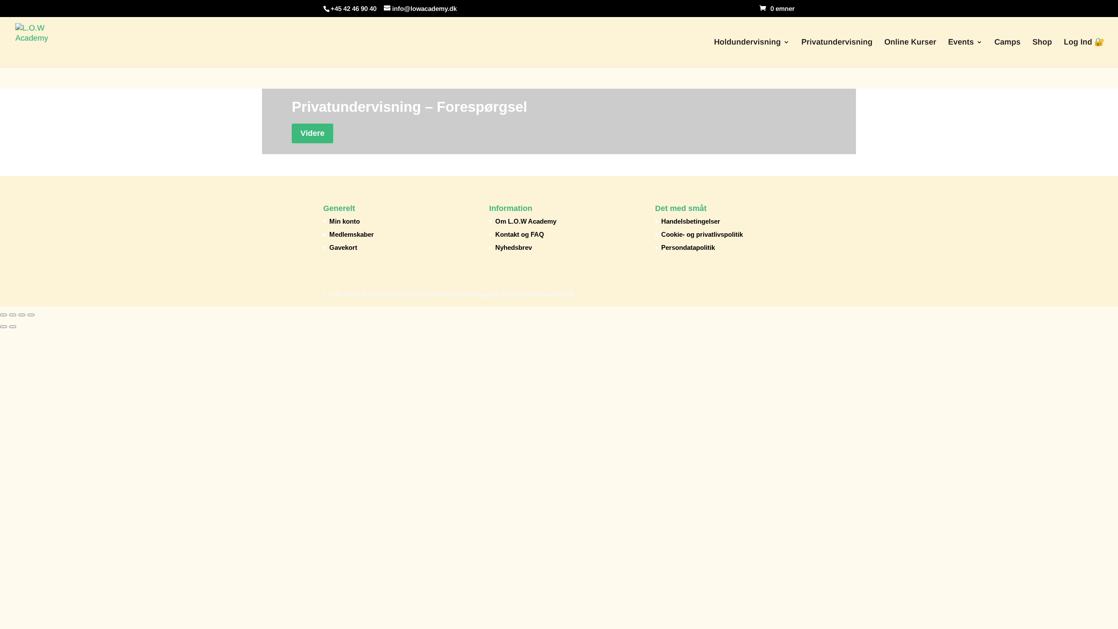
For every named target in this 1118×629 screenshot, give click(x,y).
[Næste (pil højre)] (12, 326)
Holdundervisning (747, 42)
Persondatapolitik (688, 247)
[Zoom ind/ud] (3, 315)
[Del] (21, 315)
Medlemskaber (351, 234)
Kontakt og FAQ (519, 234)
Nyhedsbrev (513, 247)
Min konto (344, 221)
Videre (312, 133)
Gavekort (343, 247)
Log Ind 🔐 (1084, 42)
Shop (1042, 42)
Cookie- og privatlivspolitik (702, 234)
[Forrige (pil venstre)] (3, 326)
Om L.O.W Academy (525, 221)
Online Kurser (910, 42)
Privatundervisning (837, 42)
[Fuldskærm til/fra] (12, 315)
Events (961, 42)
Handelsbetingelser (690, 221)
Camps (1007, 42)
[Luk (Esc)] (31, 315)
